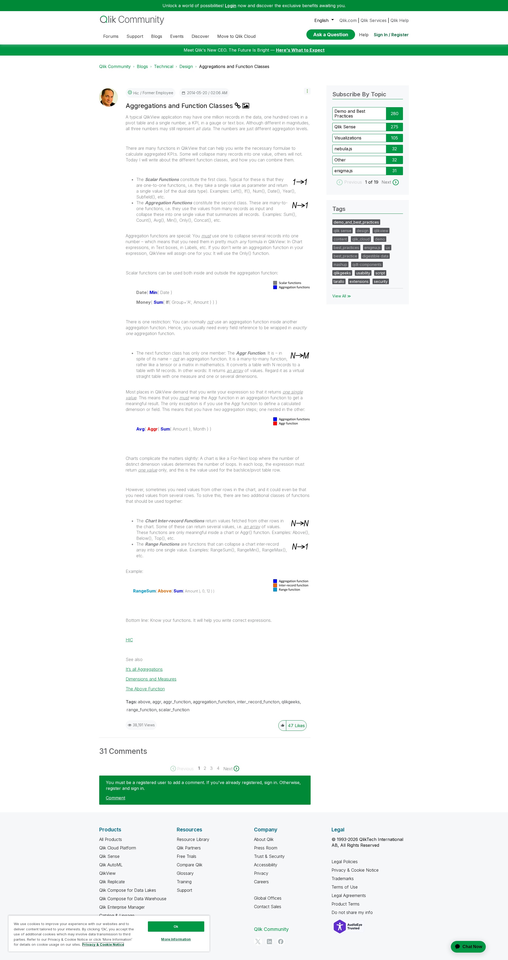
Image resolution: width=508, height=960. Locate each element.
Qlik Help (400, 20)
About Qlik (264, 839)
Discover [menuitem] (200, 36)
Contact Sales (267, 906)
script (380, 273)
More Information (176, 939)
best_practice (345, 256)
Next (386, 182)
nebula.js (343, 148)
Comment (115, 797)
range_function (141, 709)
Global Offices (268, 898)
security (381, 281)
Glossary (185, 873)
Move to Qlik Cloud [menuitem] (236, 36)
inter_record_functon (258, 701)
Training (184, 881)
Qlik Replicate (112, 881)
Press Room (265, 847)
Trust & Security (269, 856)
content (340, 239)
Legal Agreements (349, 895)
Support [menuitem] (134, 36)
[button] (307, 91)
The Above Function (145, 688)
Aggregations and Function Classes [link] (234, 66)
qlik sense (342, 230)
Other (340, 159)
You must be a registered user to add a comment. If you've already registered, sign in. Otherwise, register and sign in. (203, 785)
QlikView (107, 873)
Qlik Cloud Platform (117, 847)
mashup (340, 264)
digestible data (375, 256)
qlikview (381, 230)
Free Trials (186, 856)
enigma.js (343, 170)
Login (230, 5)
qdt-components (367, 264)
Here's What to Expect (300, 50)
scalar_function (174, 709)
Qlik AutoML (111, 864)
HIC (129, 639)
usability (363, 273)
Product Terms (346, 904)
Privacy (261, 873)
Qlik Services (374, 20)
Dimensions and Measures (151, 679)
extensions (359, 281)
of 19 (374, 182)
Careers (261, 881)
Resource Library (193, 839)
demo (380, 239)
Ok (176, 926)
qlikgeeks (291, 701)
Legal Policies (345, 861)
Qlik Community (115, 66)
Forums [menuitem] (111, 36)
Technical (163, 66)
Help (364, 34)
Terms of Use (345, 887)
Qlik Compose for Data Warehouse (132, 898)
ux (388, 247)
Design (186, 66)
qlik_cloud (361, 239)
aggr (156, 701)
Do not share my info (353, 912)
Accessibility (265, 864)
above (144, 701)
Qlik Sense (345, 126)
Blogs (142, 66)
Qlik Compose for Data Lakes (127, 890)
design (363, 230)
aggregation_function (214, 701)
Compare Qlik (189, 864)
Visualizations (347, 138)
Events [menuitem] (177, 36)
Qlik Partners (189, 847)
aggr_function (177, 701)
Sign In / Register (391, 34)
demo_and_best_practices (356, 222)
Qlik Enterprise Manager (122, 907)
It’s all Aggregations (144, 669)
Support (184, 890)
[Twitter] (258, 941)
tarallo (339, 281)
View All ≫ (341, 296)
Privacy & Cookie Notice (355, 870)
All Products (110, 839)
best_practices (346, 247)
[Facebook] (281, 941)
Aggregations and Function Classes (180, 106)
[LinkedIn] (269, 941)
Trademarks (343, 878)
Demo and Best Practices (349, 113)
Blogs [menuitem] (156, 36)
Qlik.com (348, 20)
